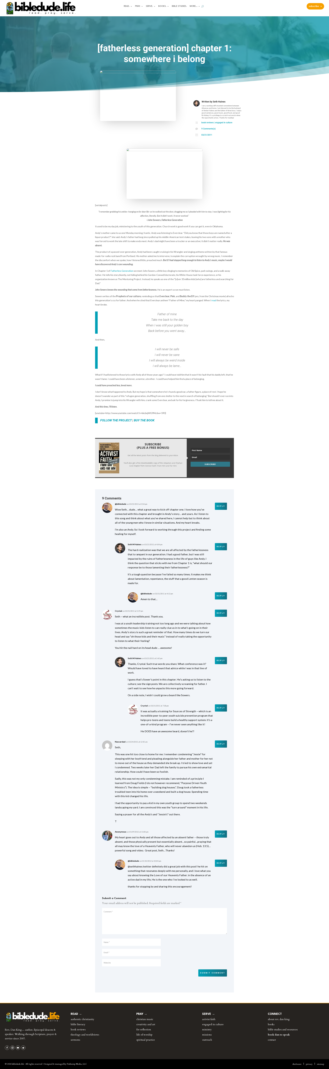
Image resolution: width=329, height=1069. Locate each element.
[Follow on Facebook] (7, 1048)
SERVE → (208, 1014)
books (271, 1024)
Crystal (118, 611)
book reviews (207, 122)
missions (207, 1034)
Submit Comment (212, 973)
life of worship (144, 1034)
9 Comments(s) (208, 128)
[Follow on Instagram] (12, 1048)
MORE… (194, 6)
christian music (144, 1019)
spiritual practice (145, 1040)
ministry (207, 1029)
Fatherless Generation (122, 270)
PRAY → (141, 1014)
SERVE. (149, 6)
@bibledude (120, 504)
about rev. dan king (279, 1019)
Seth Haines (219, 101)
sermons (75, 1040)
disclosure (297, 1064)
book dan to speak (279, 1034)
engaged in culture (223, 122)
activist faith (208, 1019)
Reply (221, 506)
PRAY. (137, 6)
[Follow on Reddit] (23, 1048)
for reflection (143, 1029)
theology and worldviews (85, 1034)
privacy (309, 1064)
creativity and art (145, 1024)
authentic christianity (82, 1019)
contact (272, 1040)
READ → (76, 1014)
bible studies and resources (283, 1029)
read (214, 300)
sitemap (320, 1064)
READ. (127, 6)
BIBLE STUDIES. (179, 6)
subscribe (314, 6)
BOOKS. (162, 6)
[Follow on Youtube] (18, 1048)
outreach (207, 1040)
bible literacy (78, 1024)
